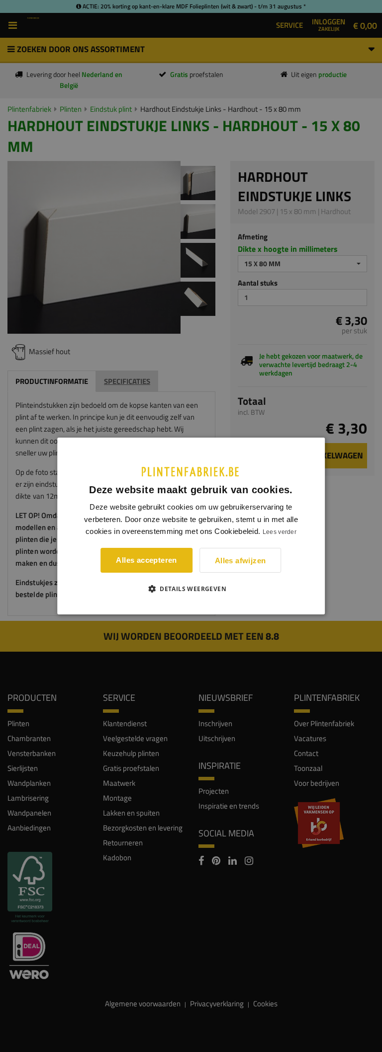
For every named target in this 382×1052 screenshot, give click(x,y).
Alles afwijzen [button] (240, 560)
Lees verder (279, 531)
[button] (191, 589)
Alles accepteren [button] (146, 560)
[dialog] (191, 526)
